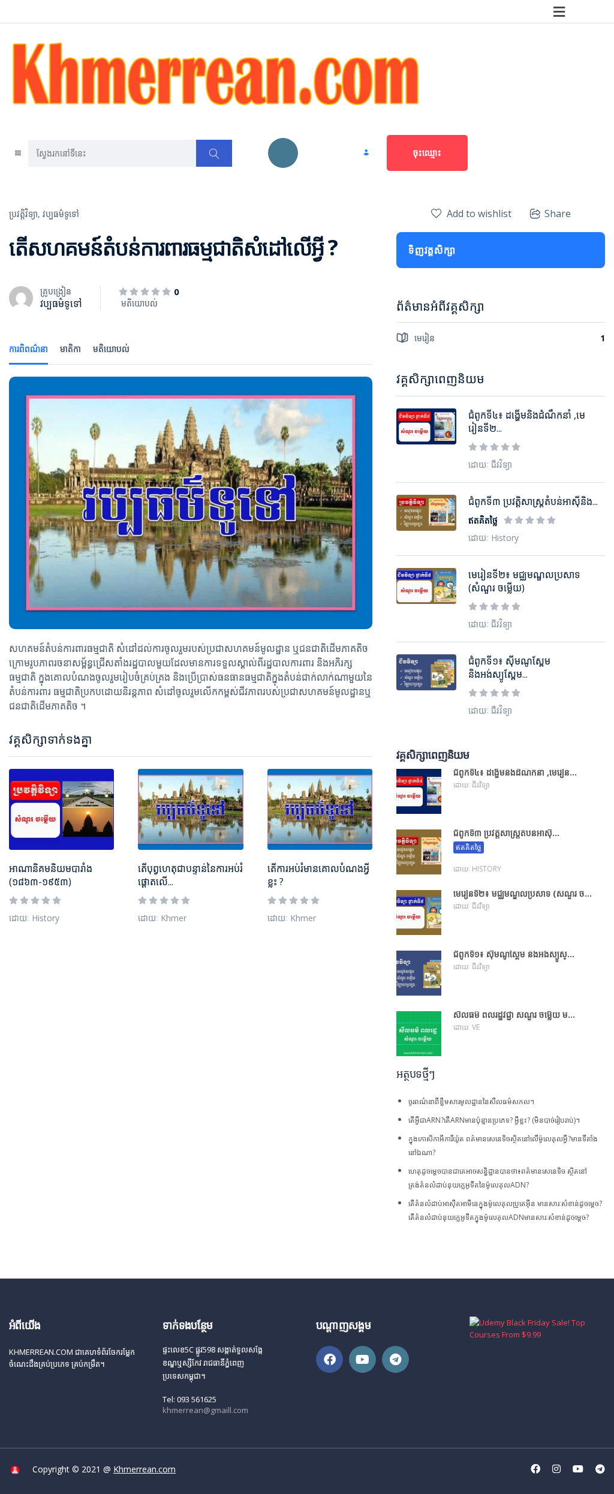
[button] (559, 11)
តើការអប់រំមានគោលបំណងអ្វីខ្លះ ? (318, 875)
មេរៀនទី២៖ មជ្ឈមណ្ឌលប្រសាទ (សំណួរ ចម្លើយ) (524, 581)
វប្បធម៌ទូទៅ (61, 214)
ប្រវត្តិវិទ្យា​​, (24, 214)
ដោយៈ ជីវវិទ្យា (490, 464)
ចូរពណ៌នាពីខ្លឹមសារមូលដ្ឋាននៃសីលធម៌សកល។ (471, 1101)
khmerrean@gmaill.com (205, 1410)
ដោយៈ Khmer (162, 918)
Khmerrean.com (144, 1469)
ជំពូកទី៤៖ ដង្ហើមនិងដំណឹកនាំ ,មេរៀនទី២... (526, 421)
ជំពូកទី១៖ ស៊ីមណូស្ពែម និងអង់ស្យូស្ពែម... (509, 667)
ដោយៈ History (34, 918)
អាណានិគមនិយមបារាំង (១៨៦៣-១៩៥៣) (50, 875)
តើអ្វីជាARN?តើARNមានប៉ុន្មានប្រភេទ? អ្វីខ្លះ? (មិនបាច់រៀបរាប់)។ (494, 1120)
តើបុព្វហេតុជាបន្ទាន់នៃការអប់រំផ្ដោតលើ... (190, 875)
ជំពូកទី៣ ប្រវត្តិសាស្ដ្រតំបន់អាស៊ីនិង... (533, 501)
